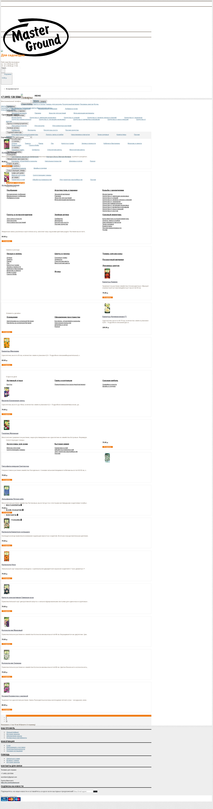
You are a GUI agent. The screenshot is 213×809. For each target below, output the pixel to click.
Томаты (9, 259)
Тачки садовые (108, 224)
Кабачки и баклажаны (15, 269)
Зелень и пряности (14, 267)
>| (6, 721)
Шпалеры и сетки (61, 325)
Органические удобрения (16, 194)
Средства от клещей (110, 198)
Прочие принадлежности (111, 228)
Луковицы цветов (86, 104)
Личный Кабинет (13, 732)
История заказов (13, 734)
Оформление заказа (14, 736)
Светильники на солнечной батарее (20, 321)
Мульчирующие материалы (65, 200)
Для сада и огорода (14, 219)
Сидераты (58, 259)
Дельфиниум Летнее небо (13, 499)
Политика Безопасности (16, 749)
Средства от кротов (110, 211)
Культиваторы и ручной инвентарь (115, 219)
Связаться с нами (13, 758)
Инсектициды (107, 194)
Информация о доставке (16, 747)
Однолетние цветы (62, 261)
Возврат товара (13, 760)
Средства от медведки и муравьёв (115, 207)
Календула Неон (9, 565)
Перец (9, 261)
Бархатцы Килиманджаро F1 (114, 317)
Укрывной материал (62, 194)
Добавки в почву (13, 198)
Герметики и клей (61, 448)
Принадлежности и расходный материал (70, 384)
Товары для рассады (54, 104)
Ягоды (96, 104)
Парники (58, 196)
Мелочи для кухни (13, 448)
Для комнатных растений (16, 222)
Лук (8, 263)
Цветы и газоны (39, 104)
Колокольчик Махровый (12, 630)
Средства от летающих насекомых (115, 205)
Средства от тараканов (111, 201)
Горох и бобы (12, 274)
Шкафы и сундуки (108, 386)
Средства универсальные (112, 203)
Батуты (9, 384)
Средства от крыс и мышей (112, 209)
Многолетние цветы (62, 263)
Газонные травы (61, 258)
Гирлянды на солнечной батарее (19, 323)
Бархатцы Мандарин (10, 351)
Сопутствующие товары (16, 450)
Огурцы (9, 258)
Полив (104, 230)
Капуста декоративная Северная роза (18, 598)
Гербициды (59, 219)
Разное (57, 326)
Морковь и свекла (14, 270)
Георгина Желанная (10, 433)
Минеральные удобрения (16, 196)
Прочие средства (61, 224)
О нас (9, 745)
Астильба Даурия (9, 153)
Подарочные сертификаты (17, 738)
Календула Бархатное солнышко (16, 532)
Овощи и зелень (27, 104)
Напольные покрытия (63, 323)
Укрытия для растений (63, 198)
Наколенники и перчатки (111, 222)
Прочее (57, 453)
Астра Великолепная (10, 185)
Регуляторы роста (62, 222)
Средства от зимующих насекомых (115, 196)
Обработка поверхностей (64, 450)
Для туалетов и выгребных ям (66, 451)
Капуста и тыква (13, 265)
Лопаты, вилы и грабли (111, 220)
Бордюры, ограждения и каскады (67, 321)
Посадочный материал (71, 104)
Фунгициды (59, 220)
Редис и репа (11, 272)
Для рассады (12, 220)
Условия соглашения (15, 751)
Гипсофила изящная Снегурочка (15, 466)
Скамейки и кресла (109, 384)
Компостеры (107, 226)
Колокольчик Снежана (11, 663)
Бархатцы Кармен (109, 282)
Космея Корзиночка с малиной (15, 696)
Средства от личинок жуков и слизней (117, 200)
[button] (15, 183)
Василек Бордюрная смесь (13, 401)
